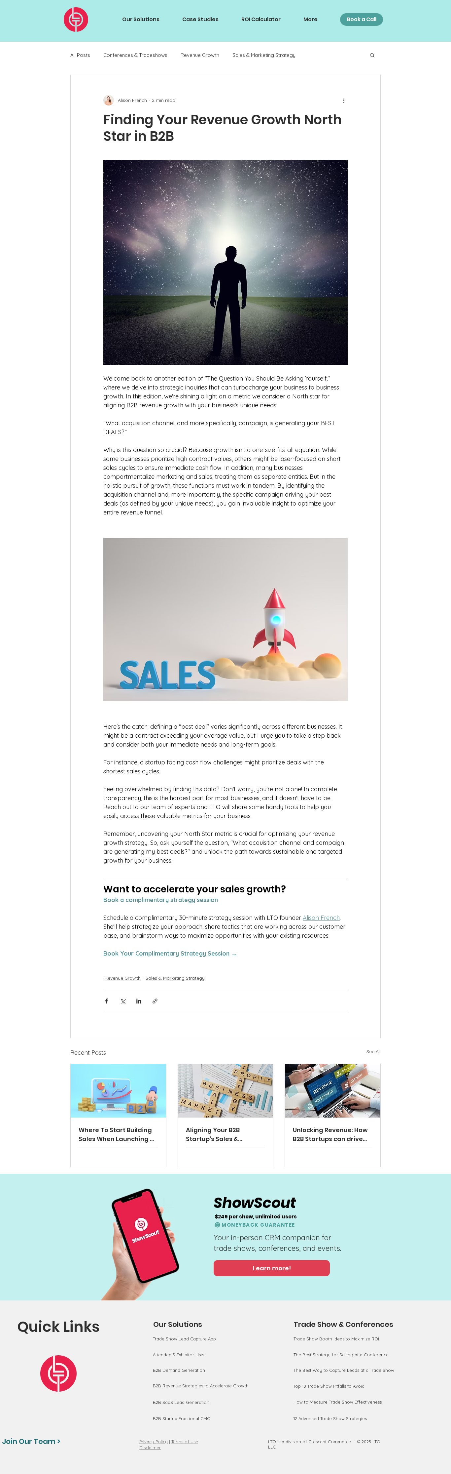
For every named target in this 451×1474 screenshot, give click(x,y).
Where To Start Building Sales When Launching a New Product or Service (116, 1134)
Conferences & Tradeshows (135, 55)
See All (373, 1051)
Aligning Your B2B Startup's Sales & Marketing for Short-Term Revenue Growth (221, 1134)
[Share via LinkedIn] (139, 1001)
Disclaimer (150, 1447)
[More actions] (344, 100)
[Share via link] (155, 1001)
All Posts (80, 55)
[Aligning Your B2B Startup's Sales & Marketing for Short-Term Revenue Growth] (225, 1091)
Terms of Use (184, 1441)
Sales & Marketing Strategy (263, 55)
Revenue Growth (200, 55)
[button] (372, 55)
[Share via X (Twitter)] (123, 1001)
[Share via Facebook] (106, 1001)
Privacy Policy (153, 1441)
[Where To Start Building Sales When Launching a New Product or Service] (118, 1091)
